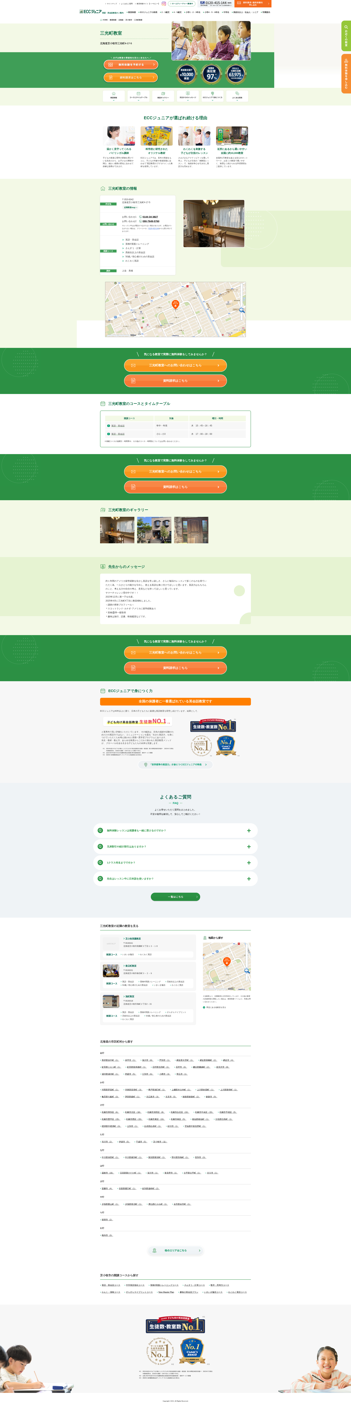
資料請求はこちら (175, 380)
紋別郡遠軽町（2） (151, 1188)
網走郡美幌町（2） (208, 1060)
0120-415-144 (153, 228)
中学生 (226, 12)
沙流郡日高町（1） (224, 1119)
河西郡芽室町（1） (110, 1090)
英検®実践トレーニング (138, 244)
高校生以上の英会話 (136, 252)
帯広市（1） (182, 1074)
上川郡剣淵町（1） (206, 1090)
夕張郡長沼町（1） (134, 1204)
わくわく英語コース (237, 1292)
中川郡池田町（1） (110, 1157)
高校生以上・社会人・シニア (245, 12)
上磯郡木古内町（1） (181, 1090)
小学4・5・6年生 (212, 12)
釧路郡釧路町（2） (191, 1097)
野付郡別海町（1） (180, 1157)
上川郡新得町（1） (229, 1090)
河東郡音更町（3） (134, 1090)
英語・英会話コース (111, 1285)
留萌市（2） (107, 1219)
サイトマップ (112, 4)
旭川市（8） (148, 1060)
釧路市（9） (211, 1097)
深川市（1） (153, 1173)
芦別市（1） (165, 1060)
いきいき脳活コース (213, 1292)
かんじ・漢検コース (111, 1292)
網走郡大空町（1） (185, 1060)
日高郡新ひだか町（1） (131, 1173)
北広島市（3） (153, 1097)
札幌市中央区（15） (204, 1112)
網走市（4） (228, 1060)
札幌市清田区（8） (156, 1112)
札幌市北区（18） (133, 1112)
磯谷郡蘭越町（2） (201, 1067)
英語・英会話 (133, 240)
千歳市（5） (141, 1142)
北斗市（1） (212, 1173)
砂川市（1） (173, 1126)
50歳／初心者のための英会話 (140, 256)
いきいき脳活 (129, 954)
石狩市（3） (181, 1067)
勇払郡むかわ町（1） (158, 1204)
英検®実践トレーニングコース (164, 1285)
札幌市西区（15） (134, 1119)
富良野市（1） (171, 1173)
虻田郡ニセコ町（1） (111, 1067)
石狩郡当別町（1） (161, 1067)
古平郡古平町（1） (192, 1173)
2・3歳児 (165, 12)
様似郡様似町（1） (201, 1119)
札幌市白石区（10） (180, 1112)
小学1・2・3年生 (193, 12)
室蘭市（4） (107, 1188)
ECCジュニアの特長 (148, 12)
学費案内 (266, 12)
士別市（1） (132, 1126)
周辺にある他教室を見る (216, 1007)
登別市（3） (200, 1157)
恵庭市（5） (130, 1074)
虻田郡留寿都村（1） (137, 1067)
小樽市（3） (165, 1074)
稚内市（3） (107, 1235)
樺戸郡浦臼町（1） (157, 1090)
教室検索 (132, 12)
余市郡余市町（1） (182, 1204)
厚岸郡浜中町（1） (110, 1060)
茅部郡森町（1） (133, 1097)
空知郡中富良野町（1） (195, 1126)
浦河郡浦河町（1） (110, 1074)
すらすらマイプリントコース (139, 1292)
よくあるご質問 (127, 4)
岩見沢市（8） (223, 1067)
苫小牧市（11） (160, 1142)
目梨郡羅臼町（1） (127, 1188)
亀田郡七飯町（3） (110, 1097)
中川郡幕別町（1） (134, 1157)
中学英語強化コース (135, 1285)
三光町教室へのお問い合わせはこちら (175, 365)
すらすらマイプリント (177, 1012)
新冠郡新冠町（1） (157, 1157)
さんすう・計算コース (194, 1285)
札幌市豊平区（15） (111, 1119)
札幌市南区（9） (178, 1119)
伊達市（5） (124, 1142)
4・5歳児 (178, 12)
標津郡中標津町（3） (111, 1126)
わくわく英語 (133, 261)
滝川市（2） (107, 1142)
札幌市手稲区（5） (228, 1112)
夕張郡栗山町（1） (110, 1204)
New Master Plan (166, 1292)
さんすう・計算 (134, 248)
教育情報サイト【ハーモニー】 (148, 4)
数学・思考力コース (220, 1285)
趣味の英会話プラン (189, 1292)
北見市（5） (171, 1097)
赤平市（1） (130, 1060)
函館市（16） (108, 1173)
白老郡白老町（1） (153, 1126)
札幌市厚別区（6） (110, 1112)
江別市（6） (148, 1074)
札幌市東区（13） (156, 1119)
